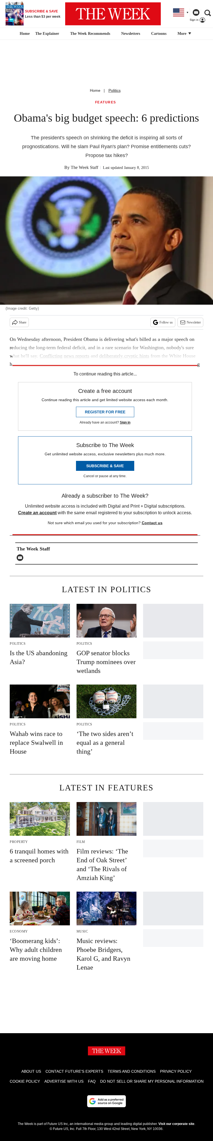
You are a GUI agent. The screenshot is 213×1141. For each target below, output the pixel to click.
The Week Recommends (90, 34)
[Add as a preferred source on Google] (106, 1101)
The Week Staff (84, 167)
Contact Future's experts (74, 1071)
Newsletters (130, 34)
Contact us (152, 523)
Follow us (166, 322)
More (182, 34)
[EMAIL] (21, 557)
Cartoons (158, 34)
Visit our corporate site (176, 1124)
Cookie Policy (25, 1081)
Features (105, 102)
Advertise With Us (63, 1081)
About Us (31, 1071)
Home (95, 90)
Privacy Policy (176, 1071)
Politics (114, 90)
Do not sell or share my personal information (152, 1081)
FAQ (92, 1081)
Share (22, 322)
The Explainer (47, 34)
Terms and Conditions (132, 1071)
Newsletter (194, 322)
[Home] (24, 34)
